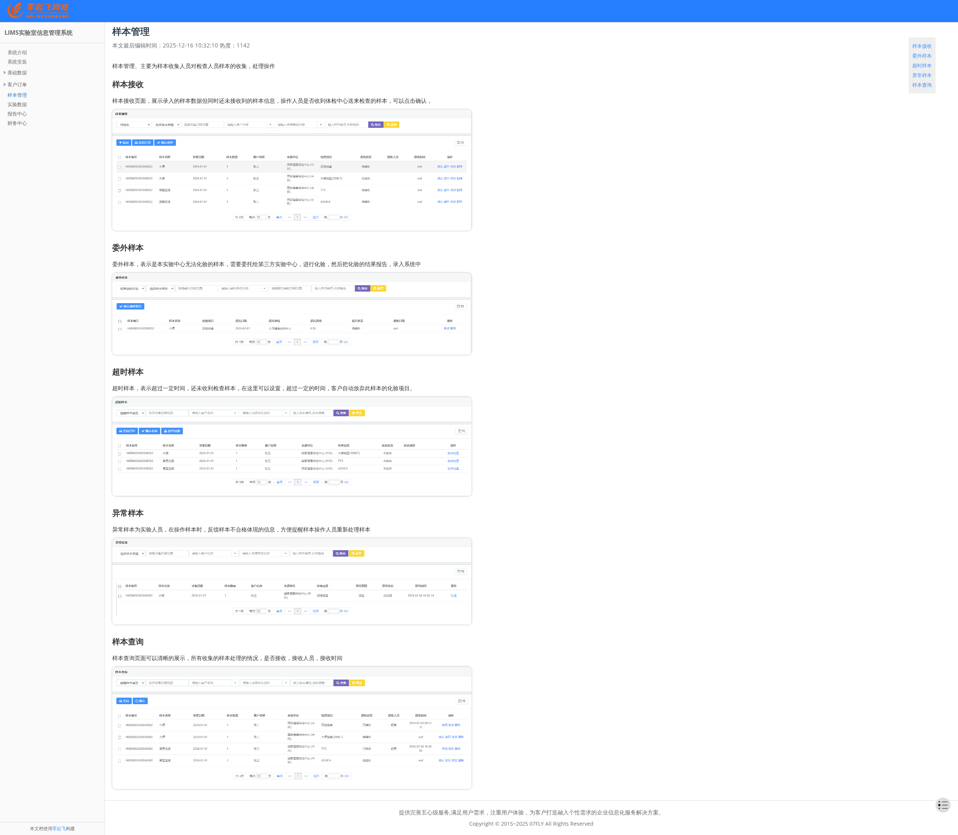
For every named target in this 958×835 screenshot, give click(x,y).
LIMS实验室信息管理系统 (38, 32)
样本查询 (922, 84)
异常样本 (922, 75)
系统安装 (17, 61)
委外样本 (922, 55)
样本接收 (922, 46)
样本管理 (17, 95)
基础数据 (17, 72)
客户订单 (17, 84)
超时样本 (922, 65)
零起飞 (59, 828)
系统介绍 (17, 52)
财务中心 (17, 123)
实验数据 (17, 104)
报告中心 (17, 113)
